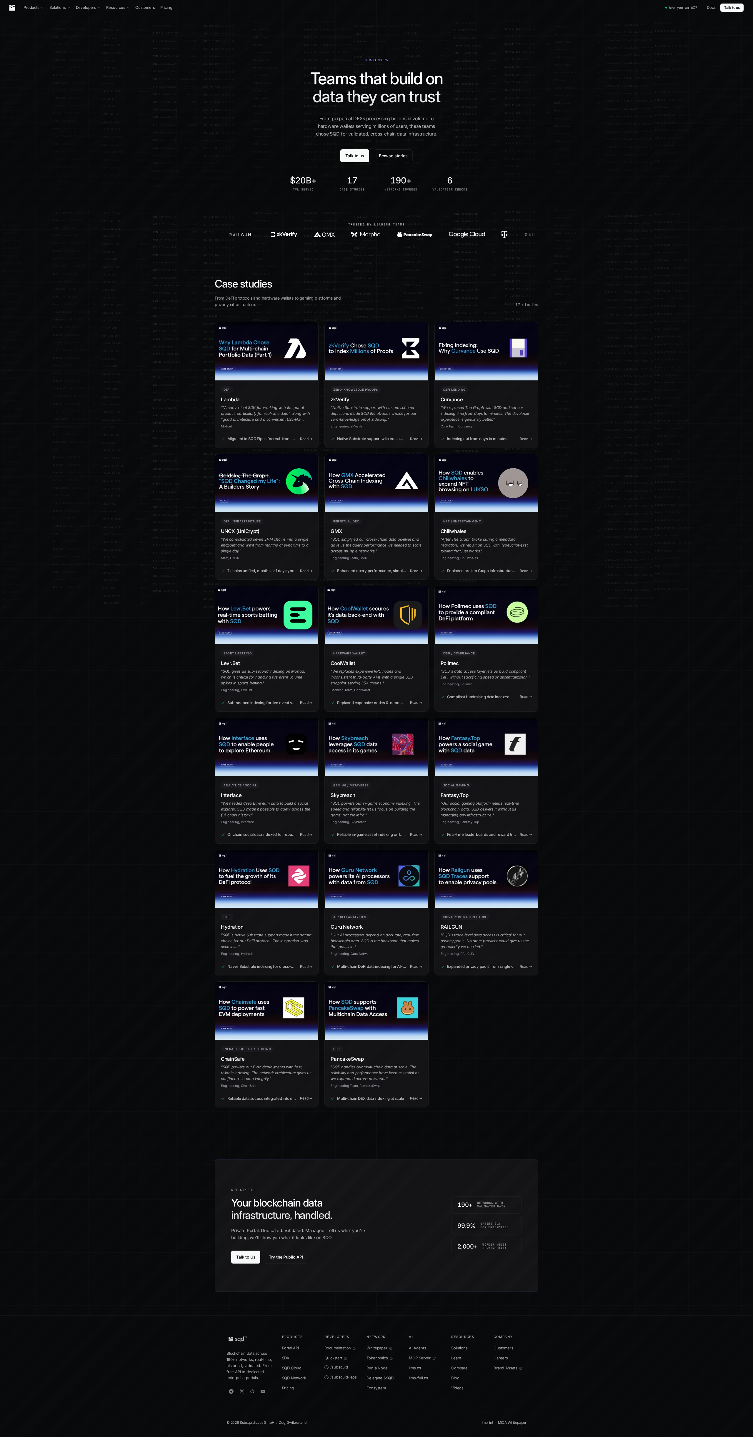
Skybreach (343, 795)
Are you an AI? (683, 7)
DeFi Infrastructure (242, 521)
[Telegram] (231, 1391)
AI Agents (417, 1348)
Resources (115, 7)
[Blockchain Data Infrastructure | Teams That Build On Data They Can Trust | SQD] (220, 234)
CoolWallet (343, 663)
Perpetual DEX (346, 521)
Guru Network (346, 927)
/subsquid (339, 1367)
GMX (336, 531)
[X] (241, 1391)
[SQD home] (12, 8)
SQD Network (294, 1378)
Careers (501, 1358)
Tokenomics (377, 1358)
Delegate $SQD (380, 1378)
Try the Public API (286, 1256)
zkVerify (340, 399)
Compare (459, 1368)
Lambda (230, 399)
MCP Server (419, 1358)
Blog (455, 1378)
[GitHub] (252, 1391)
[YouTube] (263, 1391)
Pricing (166, 7)
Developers (86, 7)
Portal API (290, 1348)
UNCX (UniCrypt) (240, 531)
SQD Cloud (291, 1368)
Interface (231, 795)
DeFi (227, 389)
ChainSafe (233, 1059)
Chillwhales (454, 531)
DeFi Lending (454, 389)
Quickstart (333, 1358)
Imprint (487, 1422)
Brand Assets (505, 1368)
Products (31, 7)
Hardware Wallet (349, 653)
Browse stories (393, 155)
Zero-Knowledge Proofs (355, 389)
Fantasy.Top (455, 795)
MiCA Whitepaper (512, 1422)
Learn (456, 1358)
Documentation (337, 1348)
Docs (711, 7)
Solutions (57, 7)
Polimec (450, 663)
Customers (145, 7)
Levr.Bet (230, 663)
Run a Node (376, 1368)
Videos (457, 1388)
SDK (285, 1358)
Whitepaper (376, 1348)
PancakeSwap (347, 1059)
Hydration (232, 927)
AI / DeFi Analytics (349, 917)
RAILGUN (451, 927)
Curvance (452, 399)
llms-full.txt (418, 1378)
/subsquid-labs (343, 1377)
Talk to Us (245, 1256)
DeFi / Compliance (459, 653)
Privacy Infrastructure (465, 917)
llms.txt (415, 1368)
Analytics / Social (240, 785)
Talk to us (732, 7)
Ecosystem (376, 1388)
